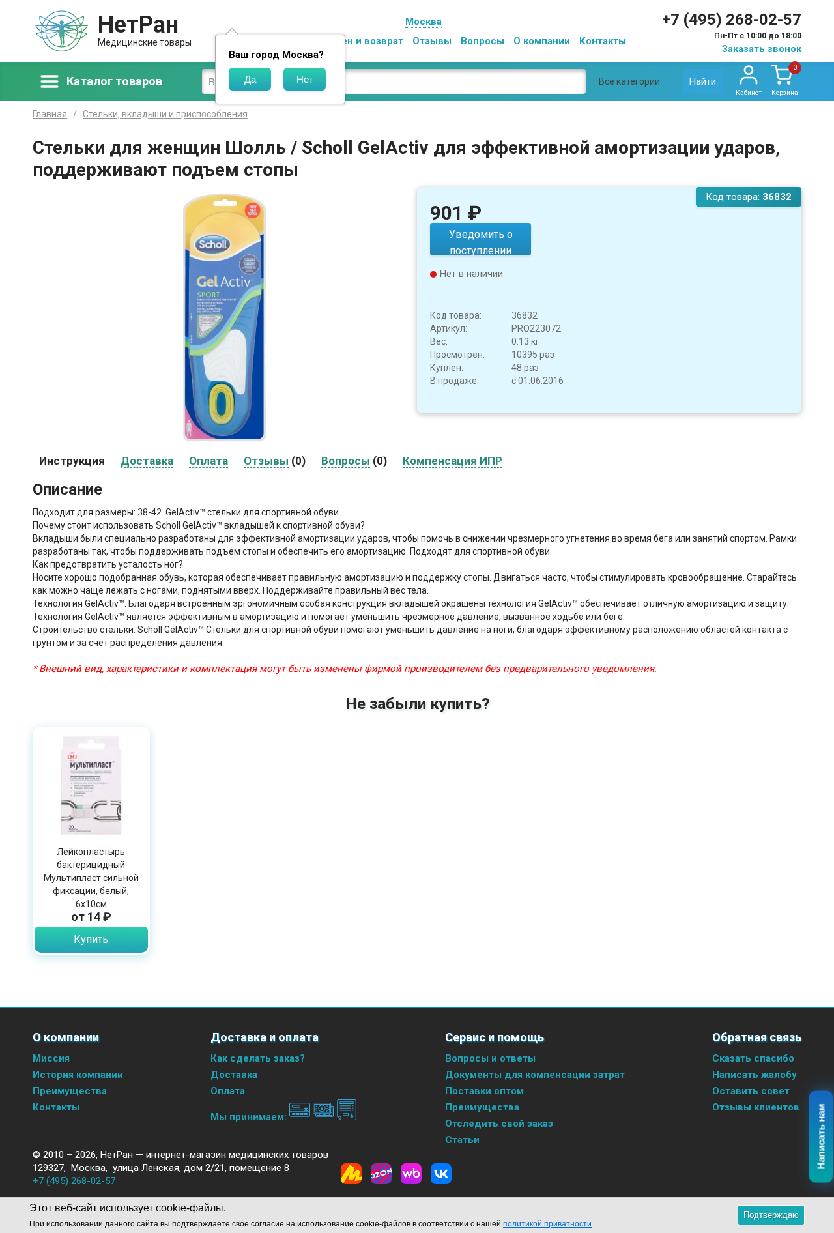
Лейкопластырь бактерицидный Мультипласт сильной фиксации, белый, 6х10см (91, 878)
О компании (541, 41)
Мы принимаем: (249, 1117)
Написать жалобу (754, 1075)
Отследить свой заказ (499, 1123)
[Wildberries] (411, 1173)
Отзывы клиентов (755, 1107)
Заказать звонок (761, 49)
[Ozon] (381, 1173)
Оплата (227, 1091)
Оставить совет (751, 1091)
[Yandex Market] (351, 1173)
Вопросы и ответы (490, 1058)
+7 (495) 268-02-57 (731, 19)
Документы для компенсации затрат (535, 1075)
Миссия (51, 1058)
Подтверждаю (771, 1215)
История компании (78, 1075)
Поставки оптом (484, 1091)
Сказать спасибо (753, 1058)
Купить (91, 939)
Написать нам (821, 1137)
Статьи (462, 1140)
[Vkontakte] (441, 1173)
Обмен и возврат (362, 41)
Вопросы (482, 41)
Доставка (233, 1075)
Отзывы (432, 41)
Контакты (602, 41)
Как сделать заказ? (257, 1058)
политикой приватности (547, 1223)
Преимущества (70, 1091)
